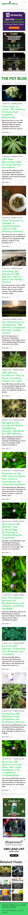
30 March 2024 (6, 420)
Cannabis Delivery (16, 104)
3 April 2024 (5, 218)
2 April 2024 (5, 268)
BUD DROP (6, 907)
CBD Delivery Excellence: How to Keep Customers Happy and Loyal (13, 377)
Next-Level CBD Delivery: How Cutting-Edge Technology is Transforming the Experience (12, 531)
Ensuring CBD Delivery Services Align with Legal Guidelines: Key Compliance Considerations (12, 768)
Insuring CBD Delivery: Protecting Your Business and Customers (13, 650)
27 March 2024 (6, 595)
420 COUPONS (21, 905)
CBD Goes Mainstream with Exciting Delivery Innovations (11, 163)
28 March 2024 (6, 521)
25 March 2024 (6, 711)
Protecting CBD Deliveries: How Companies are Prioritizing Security (13, 718)
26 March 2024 (6, 643)
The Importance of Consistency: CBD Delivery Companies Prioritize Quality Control (13, 327)
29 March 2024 (6, 470)
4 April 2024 (5, 156)
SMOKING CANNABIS (8, 905)
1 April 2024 (5, 319)
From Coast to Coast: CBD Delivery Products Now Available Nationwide (13, 112)
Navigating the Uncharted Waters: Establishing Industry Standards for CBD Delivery (13, 428)
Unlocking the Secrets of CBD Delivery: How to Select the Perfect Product (12, 276)
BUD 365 (13, 907)
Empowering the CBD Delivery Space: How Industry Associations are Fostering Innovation (14, 479)
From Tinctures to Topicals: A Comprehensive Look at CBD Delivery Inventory (12, 226)
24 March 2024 (6, 759)
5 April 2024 (5, 104)
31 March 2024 (6, 370)
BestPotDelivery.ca (12, 910)
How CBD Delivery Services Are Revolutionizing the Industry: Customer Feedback (13, 603)
